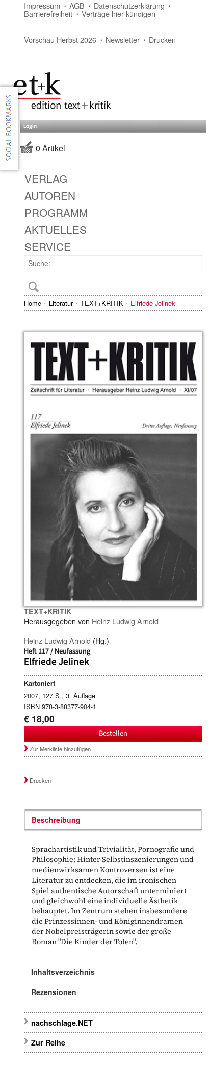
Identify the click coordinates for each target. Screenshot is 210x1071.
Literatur (61, 303)
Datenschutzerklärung (129, 5)
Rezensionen (53, 992)
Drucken (162, 39)
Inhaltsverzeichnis (63, 971)
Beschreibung (56, 820)
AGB (77, 5)
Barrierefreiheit (48, 13)
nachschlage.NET (62, 1022)
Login (30, 126)
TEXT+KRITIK (102, 303)
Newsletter (123, 39)
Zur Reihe (48, 1042)
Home (32, 303)
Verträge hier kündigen (118, 13)
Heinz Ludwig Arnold (125, 621)
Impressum (42, 5)
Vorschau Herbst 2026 (60, 39)
